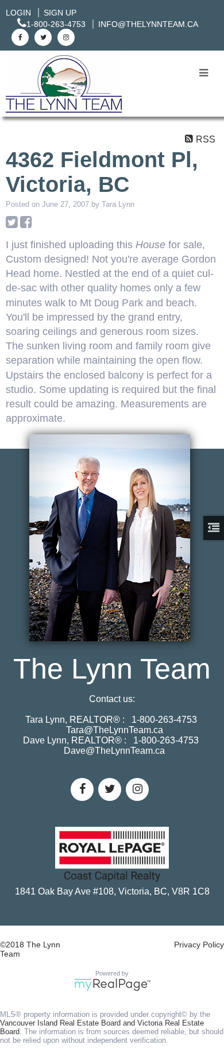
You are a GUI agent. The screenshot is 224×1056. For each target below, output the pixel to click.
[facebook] (19, 36)
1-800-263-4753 (56, 24)
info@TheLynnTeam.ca (148, 24)
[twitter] (42, 36)
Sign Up (60, 12)
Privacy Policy (199, 944)
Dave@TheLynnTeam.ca (114, 751)
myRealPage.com (112, 985)
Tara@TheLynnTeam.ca (114, 730)
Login (18, 12)
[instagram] (65, 36)
